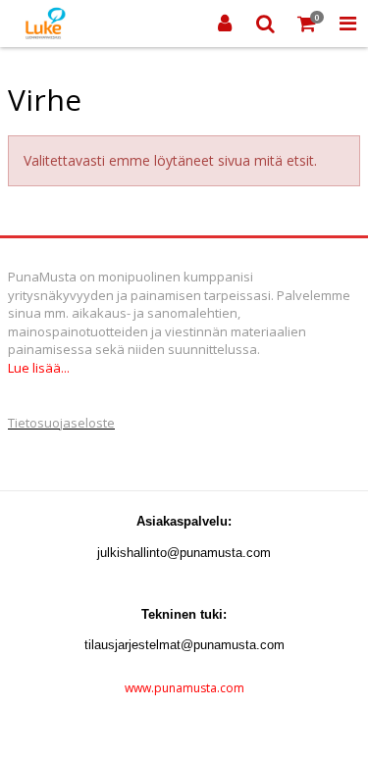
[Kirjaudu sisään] (224, 23)
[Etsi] (266, 23)
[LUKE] (43, 23)
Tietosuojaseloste (61, 422)
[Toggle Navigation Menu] (347, 23)
